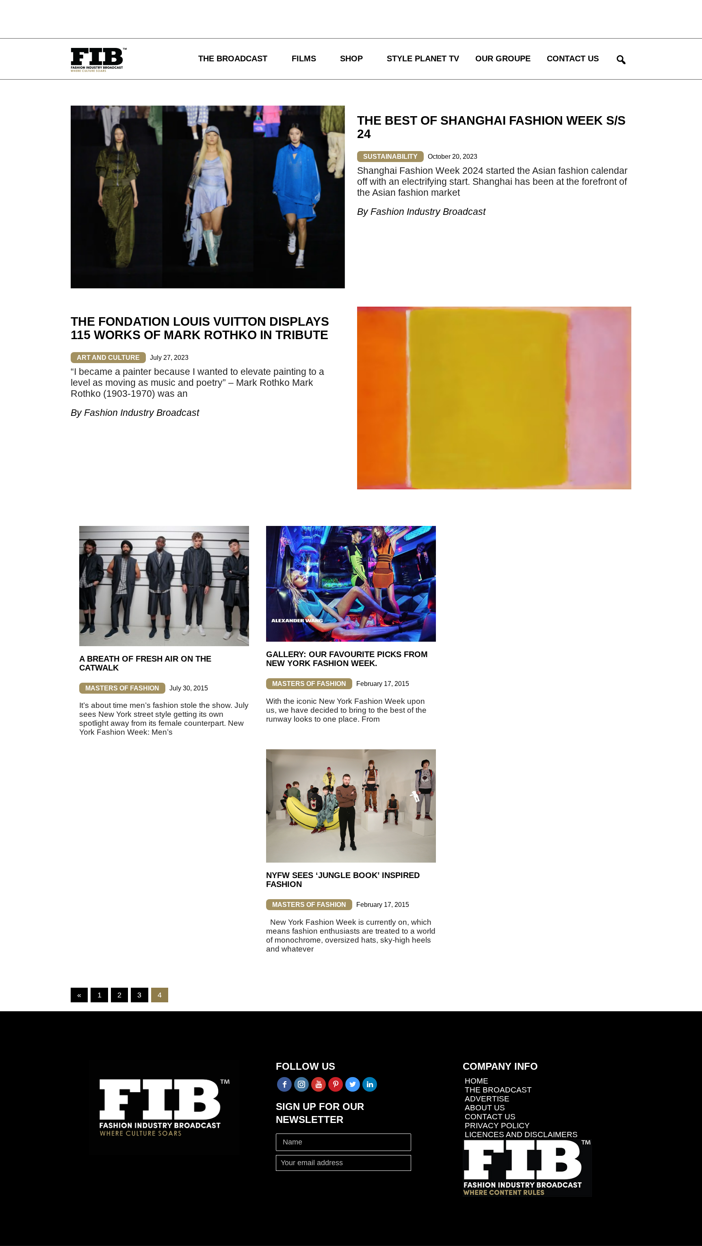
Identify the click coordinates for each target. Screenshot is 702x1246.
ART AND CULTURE (108, 357)
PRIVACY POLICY (497, 1125)
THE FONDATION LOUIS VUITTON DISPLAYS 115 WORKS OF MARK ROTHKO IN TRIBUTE (200, 328)
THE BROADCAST (232, 58)
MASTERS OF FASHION (122, 688)
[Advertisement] (237, 18)
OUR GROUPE (503, 58)
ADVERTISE (487, 1099)
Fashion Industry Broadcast (427, 211)
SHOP (351, 58)
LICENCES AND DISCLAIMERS (521, 1134)
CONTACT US (573, 58)
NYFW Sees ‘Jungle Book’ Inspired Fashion (343, 880)
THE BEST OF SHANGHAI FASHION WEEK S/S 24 (491, 127)
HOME (476, 1081)
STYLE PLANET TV (423, 58)
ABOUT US (485, 1107)
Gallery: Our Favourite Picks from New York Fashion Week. (347, 659)
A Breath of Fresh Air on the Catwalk (145, 663)
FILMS (304, 58)
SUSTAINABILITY (390, 156)
